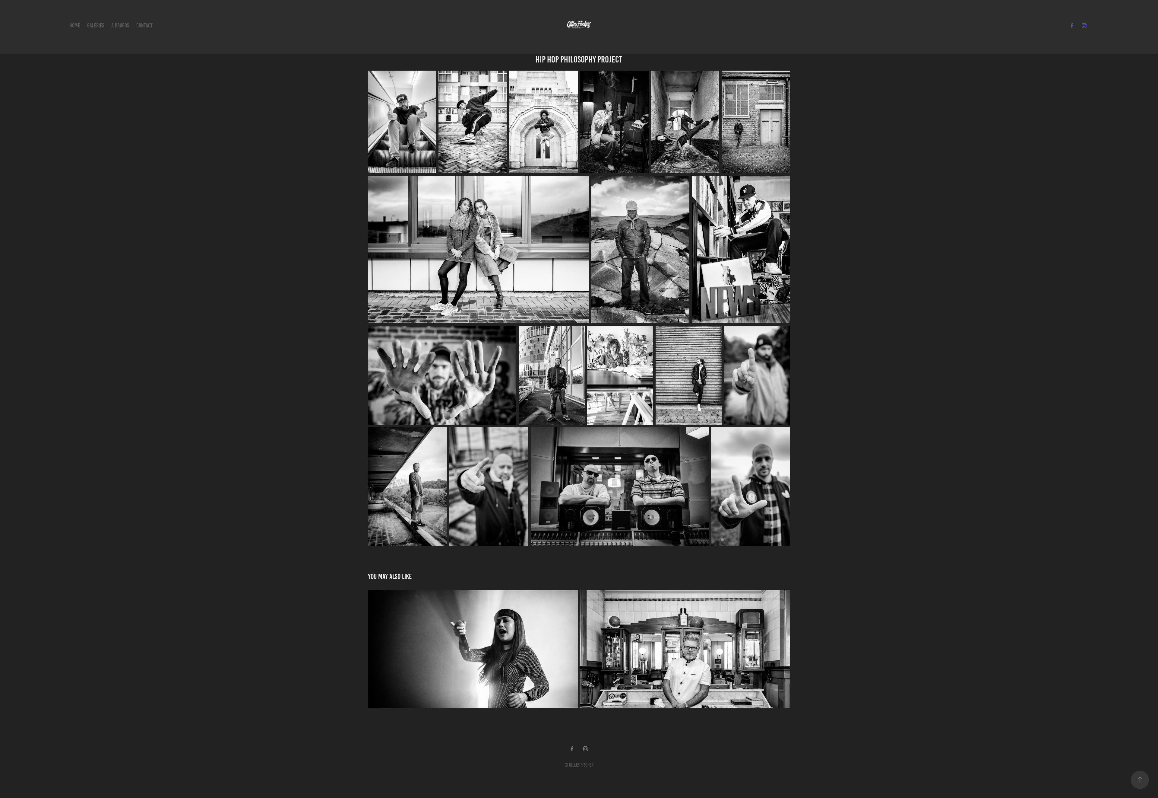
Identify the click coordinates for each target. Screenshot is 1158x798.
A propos (120, 25)
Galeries (95, 25)
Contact (144, 25)
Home (74, 25)
